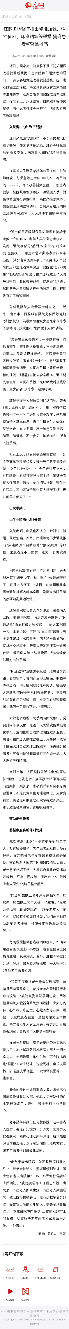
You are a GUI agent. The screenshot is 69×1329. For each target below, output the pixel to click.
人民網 (4, 16)
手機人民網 (40, 1278)
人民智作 (25, 1299)
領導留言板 (55, 1278)
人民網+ (25, 1278)
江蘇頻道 (17, 16)
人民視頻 (10, 1299)
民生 (29, 16)
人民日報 (10, 1278)
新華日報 (51, 55)
